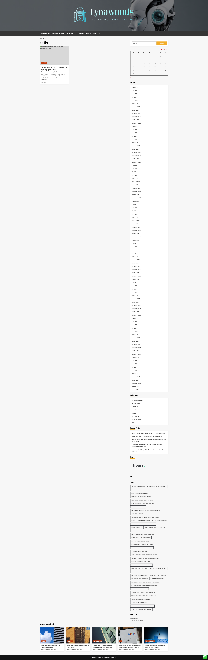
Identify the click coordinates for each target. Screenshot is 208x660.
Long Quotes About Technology (158, 568)
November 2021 (136, 269)
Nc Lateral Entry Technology (158, 575)
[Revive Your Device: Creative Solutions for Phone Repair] (78, 635)
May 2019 (134, 367)
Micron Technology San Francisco (140, 571)
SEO (76, 33)
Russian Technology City (157, 578)
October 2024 (135, 159)
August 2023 (135, 201)
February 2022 (136, 259)
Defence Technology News (159, 520)
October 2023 (135, 194)
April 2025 (134, 139)
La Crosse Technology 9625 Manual (140, 561)
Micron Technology (137, 416)
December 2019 (136, 344)
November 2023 (136, 191)
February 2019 (136, 377)
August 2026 (135, 87)
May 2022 (134, 250)
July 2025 (134, 129)
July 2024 (134, 165)
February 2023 (136, 220)
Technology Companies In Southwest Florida (143, 595)
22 (160, 67)
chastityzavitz (134, 618)
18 (138, 67)
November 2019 (136, 347)
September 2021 (136, 276)
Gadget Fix (69, 33)
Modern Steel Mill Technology (139, 575)
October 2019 (135, 351)
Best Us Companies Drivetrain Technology (142, 500)
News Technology (45, 33)
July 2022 (134, 243)
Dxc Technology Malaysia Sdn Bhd (140, 530)
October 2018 (135, 386)
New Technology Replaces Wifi (139, 578)
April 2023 (134, 214)
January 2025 (135, 149)
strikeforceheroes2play (136, 620)
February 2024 (136, 181)
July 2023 (134, 204)
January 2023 (135, 224)
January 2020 (135, 341)
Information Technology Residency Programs (144, 554)
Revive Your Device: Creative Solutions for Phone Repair (147, 436)
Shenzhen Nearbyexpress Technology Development (145, 582)
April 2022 (134, 253)
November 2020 (136, 308)
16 (165, 63)
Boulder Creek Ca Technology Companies (142, 503)
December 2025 (136, 113)
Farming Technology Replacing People (142, 548)
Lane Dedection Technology (139, 568)
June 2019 (134, 364)
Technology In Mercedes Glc (139, 602)
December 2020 (136, 305)
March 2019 (135, 373)
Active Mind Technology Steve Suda (157, 486)
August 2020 (135, 318)
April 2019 (134, 370)
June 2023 (134, 207)
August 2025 (135, 126)
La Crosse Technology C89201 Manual (141, 565)
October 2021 (135, 272)
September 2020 (136, 315)
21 (155, 67)
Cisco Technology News (137, 513)
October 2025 (135, 120)
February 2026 (136, 107)
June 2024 (134, 168)
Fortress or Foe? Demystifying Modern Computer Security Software (147, 450)
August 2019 (135, 357)
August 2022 (135, 240)
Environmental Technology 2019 (140, 541)
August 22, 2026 (54, 649)
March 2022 (135, 256)
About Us (95, 33)
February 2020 (136, 338)
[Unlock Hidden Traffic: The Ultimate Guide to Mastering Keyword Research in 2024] (130, 635)
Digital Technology (136, 527)
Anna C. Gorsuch (45, 72)
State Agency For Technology (139, 589)
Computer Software (58, 33)
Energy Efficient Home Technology (140, 537)
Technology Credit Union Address (140, 599)
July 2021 (134, 282)
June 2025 (134, 133)
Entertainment (136, 403)
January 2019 (135, 380)
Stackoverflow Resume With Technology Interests (145, 585)
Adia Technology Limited (138, 489)
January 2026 (135, 110)
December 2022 (136, 227)
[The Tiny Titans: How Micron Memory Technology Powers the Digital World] (104, 635)
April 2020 (134, 331)
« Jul (131, 77)
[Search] (167, 33)
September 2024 (136, 162)
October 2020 (135, 312)
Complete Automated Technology (140, 520)
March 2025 (135, 142)
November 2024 (136, 155)
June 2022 (134, 246)
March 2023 (135, 217)
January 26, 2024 (54, 72)
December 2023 (136, 188)
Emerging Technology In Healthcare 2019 (142, 534)
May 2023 (134, 211)
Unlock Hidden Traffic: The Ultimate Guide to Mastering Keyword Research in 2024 (147, 445)
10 (133, 63)
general (88, 33)
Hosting (81, 33)
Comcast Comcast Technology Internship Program (145, 517)
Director (162, 527)
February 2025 (136, 146)
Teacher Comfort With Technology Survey (143, 592)
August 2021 (135, 279)
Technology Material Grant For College (142, 606)
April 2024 (134, 175)
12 (144, 63)
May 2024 (134, 172)
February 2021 (136, 298)
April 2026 (134, 100)
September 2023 (136, 198)
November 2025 (136, 116)
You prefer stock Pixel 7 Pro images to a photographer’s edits (54, 68)
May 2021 (134, 289)
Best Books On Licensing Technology (141, 496)
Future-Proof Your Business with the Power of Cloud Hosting (148, 433)
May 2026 (134, 97)
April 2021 (134, 292)
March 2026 (135, 103)
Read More (43, 82)
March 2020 (135, 334)
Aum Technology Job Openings (139, 493)
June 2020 (134, 325)
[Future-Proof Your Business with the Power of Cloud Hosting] (52, 635)
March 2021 (135, 295)
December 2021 (136, 266)
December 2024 (136, 152)
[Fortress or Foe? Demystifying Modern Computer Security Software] (156, 635)
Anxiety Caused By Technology (155, 489)
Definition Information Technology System (143, 524)
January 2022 (135, 263)
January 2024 (135, 185)
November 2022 (136, 230)
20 (149, 67)
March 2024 (135, 178)
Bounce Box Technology (138, 507)
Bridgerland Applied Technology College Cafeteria (145, 510)
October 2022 (135, 233)
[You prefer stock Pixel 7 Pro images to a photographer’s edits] (54, 55)
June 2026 (134, 94)
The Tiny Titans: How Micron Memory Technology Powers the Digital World (149, 440)
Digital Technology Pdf (151, 527)
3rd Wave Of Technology (138, 486)
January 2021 (135, 302)
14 (155, 63)
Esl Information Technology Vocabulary (142, 544)
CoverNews (105, 657)
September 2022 (136, 237)
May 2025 (134, 136)
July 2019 (134, 360)
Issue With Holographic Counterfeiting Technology (145, 558)
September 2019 (136, 354)
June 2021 (134, 285)
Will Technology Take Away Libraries (141, 609)
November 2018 (136, 383)
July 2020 (134, 321)
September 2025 (136, 123)
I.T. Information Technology (139, 551)
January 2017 (135, 390)
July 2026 (134, 90)
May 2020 (134, 328)
